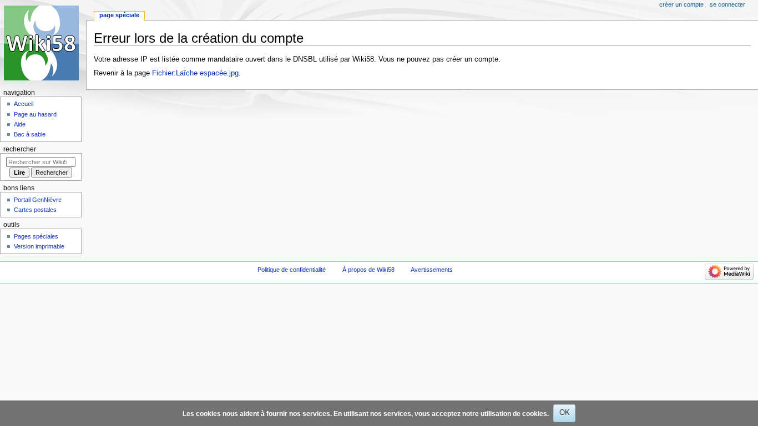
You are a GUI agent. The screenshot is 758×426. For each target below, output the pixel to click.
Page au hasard (35, 114)
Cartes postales (35, 209)
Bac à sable (30, 134)
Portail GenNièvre (38, 199)
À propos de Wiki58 (368, 269)
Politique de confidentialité (291, 269)
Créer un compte (681, 4)
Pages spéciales (36, 236)
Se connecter (727, 4)
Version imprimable (39, 246)
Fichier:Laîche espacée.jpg (195, 73)
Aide (20, 124)
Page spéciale (119, 15)
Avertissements (432, 269)
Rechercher (19, 149)
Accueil (23, 103)
